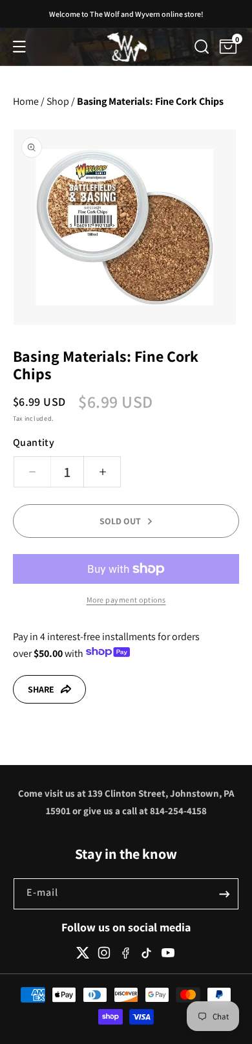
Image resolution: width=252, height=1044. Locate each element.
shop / (61, 101)
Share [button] (41, 689)
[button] (19, 46)
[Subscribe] (224, 894)
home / (29, 101)
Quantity (33, 442)
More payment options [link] (126, 600)
